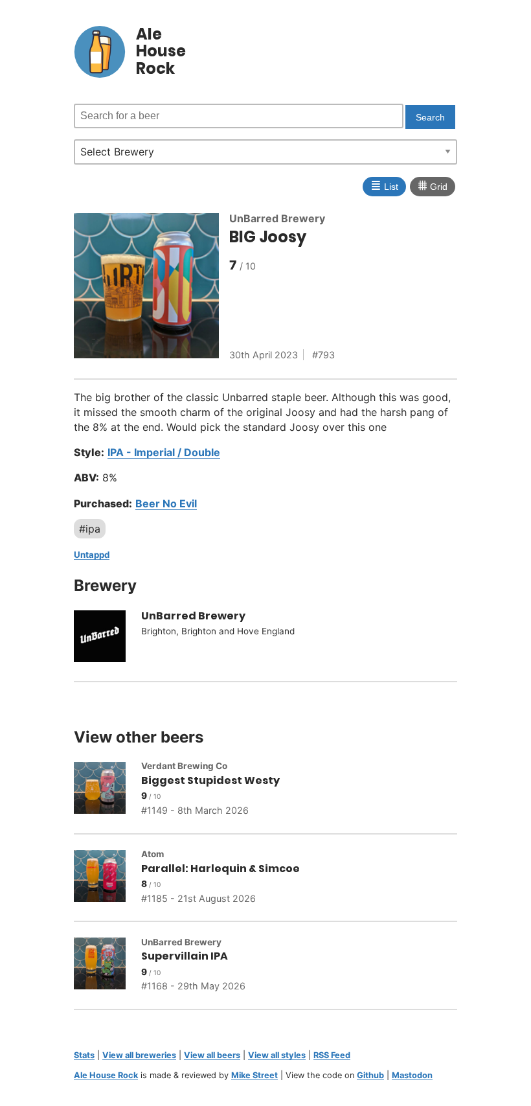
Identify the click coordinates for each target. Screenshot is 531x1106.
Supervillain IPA (184, 956)
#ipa (89, 528)
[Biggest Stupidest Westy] (107, 790)
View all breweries (139, 1055)
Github (370, 1075)
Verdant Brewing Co (184, 766)
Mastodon (412, 1075)
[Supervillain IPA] (107, 965)
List (384, 185)
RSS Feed (331, 1055)
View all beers (212, 1055)
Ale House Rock (106, 1075)
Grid (432, 185)
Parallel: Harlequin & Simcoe (220, 868)
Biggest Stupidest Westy (210, 780)
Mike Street (254, 1075)
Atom (152, 854)
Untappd (91, 554)
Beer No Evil (166, 503)
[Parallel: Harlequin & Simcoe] (107, 878)
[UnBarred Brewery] (107, 638)
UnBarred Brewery (277, 218)
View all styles (277, 1055)
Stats (84, 1055)
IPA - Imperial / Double (163, 452)
